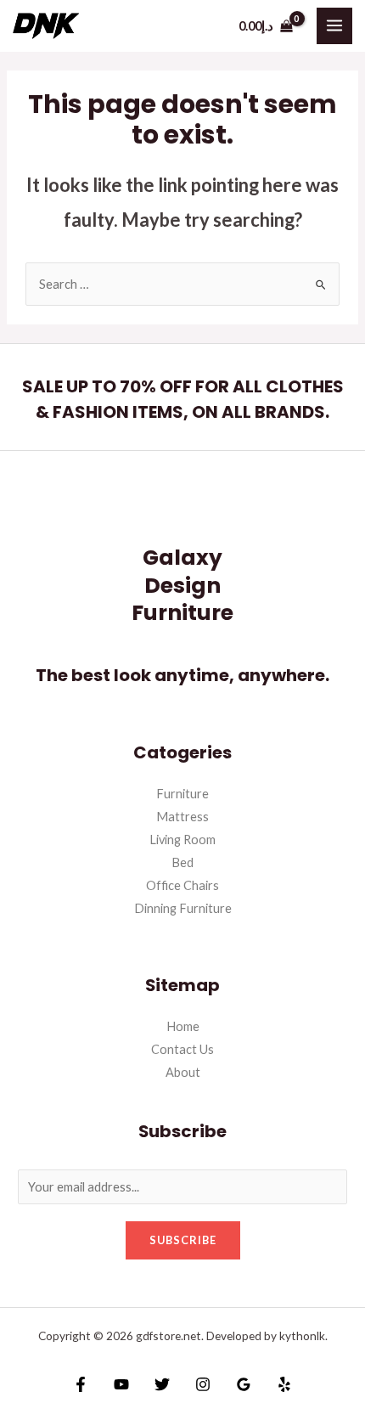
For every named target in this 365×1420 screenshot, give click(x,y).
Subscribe (182, 1240)
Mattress (182, 816)
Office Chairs (182, 885)
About (183, 1072)
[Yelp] (284, 1384)
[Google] (243, 1384)
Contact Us (182, 1049)
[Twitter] (162, 1384)
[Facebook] (80, 1384)
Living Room (182, 839)
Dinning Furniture (183, 908)
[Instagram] (203, 1384)
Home (182, 1026)
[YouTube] (121, 1384)
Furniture (182, 793)
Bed (182, 862)
